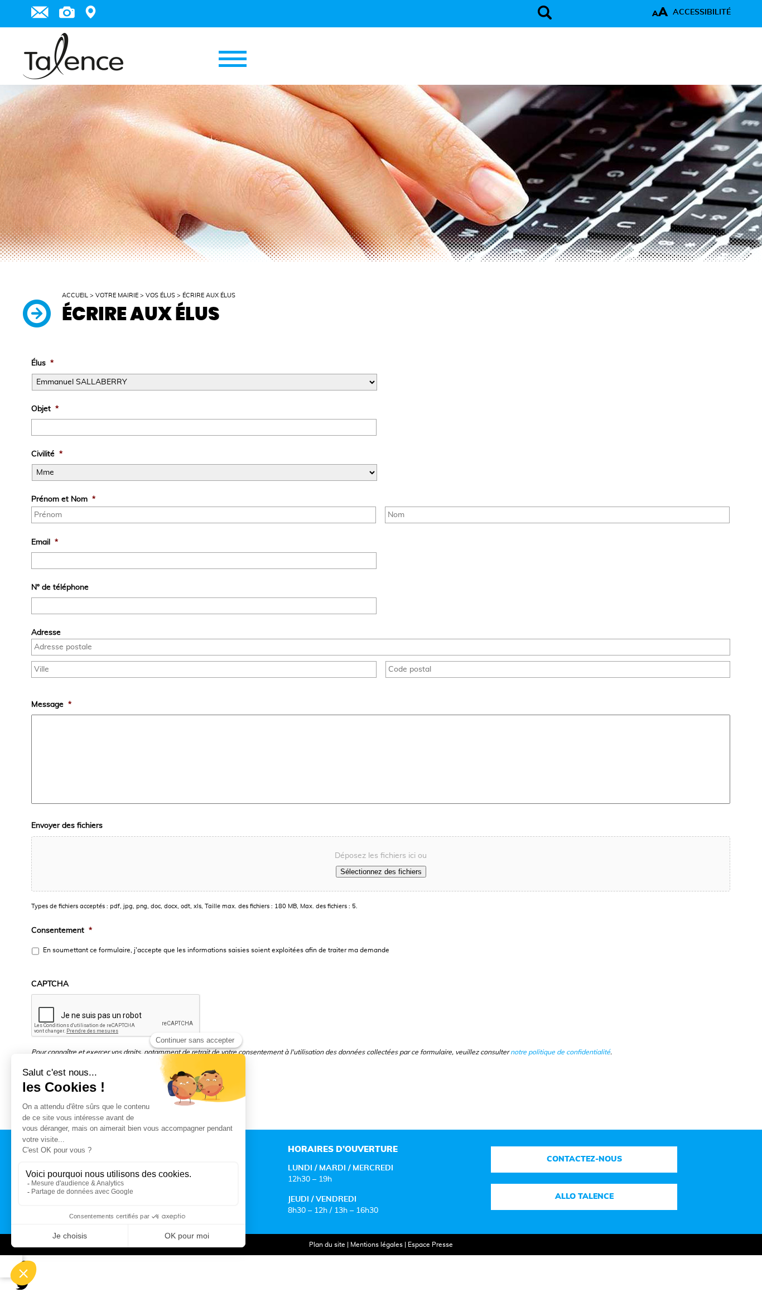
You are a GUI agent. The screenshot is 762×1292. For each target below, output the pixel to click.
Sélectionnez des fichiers (381, 871)
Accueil (75, 295)
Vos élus (160, 295)
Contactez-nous (584, 1159)
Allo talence (584, 1197)
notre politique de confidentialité (560, 1052)
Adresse (46, 633)
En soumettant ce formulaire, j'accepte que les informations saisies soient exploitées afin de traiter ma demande (216, 950)
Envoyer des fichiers (67, 826)
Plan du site (327, 1244)
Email (44, 542)
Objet (45, 409)
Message (51, 704)
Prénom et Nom (63, 499)
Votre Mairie (116, 295)
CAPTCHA (50, 984)
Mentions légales (376, 1244)
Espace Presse (430, 1244)
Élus (42, 363)
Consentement (61, 930)
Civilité (46, 454)
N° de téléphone (60, 587)
